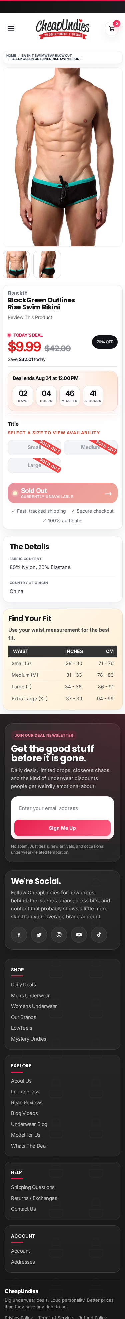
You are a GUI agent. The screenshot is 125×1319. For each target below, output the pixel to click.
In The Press (25, 1091)
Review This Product (30, 317)
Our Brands (23, 1017)
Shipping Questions (33, 1187)
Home (11, 55)
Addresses (23, 1262)
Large (34, 465)
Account (20, 1251)
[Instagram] (59, 935)
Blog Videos (24, 1113)
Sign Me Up (62, 828)
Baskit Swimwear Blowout (47, 55)
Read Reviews (27, 1102)
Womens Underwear (34, 1006)
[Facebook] (19, 935)
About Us (21, 1081)
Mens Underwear (30, 995)
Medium (91, 447)
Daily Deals (23, 984)
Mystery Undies (28, 1039)
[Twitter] (39, 935)
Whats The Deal (29, 1146)
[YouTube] (79, 935)
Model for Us (25, 1135)
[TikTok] (99, 935)
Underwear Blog (29, 1124)
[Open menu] (11, 28)
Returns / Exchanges (34, 1198)
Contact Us (23, 1209)
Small (34, 447)
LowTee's (21, 1028)
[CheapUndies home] (62, 29)
